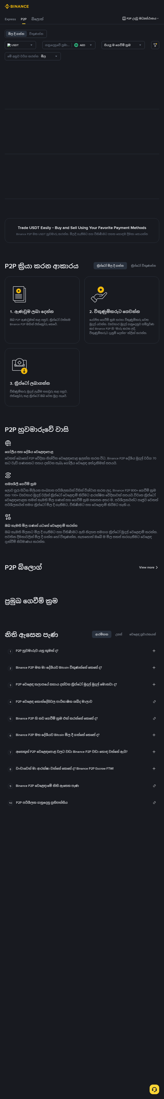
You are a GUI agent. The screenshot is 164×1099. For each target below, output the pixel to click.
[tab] (10, 19)
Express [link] (10, 19)
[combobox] (20, 45)
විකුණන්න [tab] (36, 34)
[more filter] (155, 45)
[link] (86, 701)
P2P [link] (24, 19)
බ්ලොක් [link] (37, 19)
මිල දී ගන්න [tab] (16, 34)
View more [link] (146, 567)
